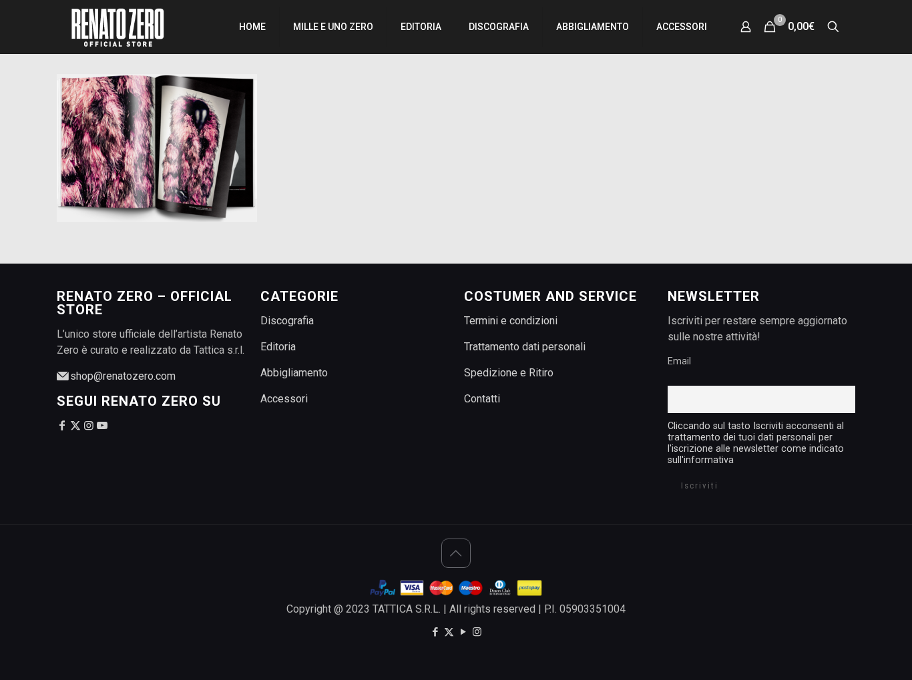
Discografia (287, 320)
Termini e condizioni (510, 320)
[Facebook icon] (435, 632)
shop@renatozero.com (121, 376)
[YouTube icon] (463, 632)
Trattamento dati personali (525, 346)
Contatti (482, 398)
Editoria (278, 346)
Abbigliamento (294, 372)
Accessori (284, 398)
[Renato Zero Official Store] (117, 26)
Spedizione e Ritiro (508, 372)
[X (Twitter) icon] (449, 632)
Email (679, 361)
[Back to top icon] (456, 553)
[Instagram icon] (477, 632)
